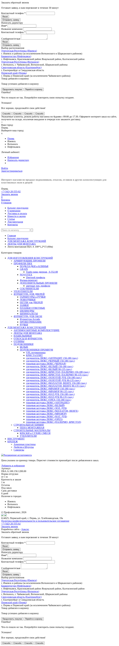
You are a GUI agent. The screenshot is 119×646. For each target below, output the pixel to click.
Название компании (11, 29)
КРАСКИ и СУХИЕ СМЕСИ (35, 433)
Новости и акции (16, 216)
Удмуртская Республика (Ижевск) (19, 50)
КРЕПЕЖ (12, 441)
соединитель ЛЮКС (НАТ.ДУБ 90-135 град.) (49, 397)
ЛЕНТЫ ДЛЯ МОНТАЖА (21, 244)
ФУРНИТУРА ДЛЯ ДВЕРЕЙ (29, 294)
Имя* (4, 25)
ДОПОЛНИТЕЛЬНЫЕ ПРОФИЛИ (38, 283)
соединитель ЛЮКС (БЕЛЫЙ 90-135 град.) (49, 369)
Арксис (25, 529)
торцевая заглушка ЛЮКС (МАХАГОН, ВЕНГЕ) (52, 411)
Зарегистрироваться (11, 171)
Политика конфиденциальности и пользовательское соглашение (35, 521)
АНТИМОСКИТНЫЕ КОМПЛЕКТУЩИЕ (37, 330)
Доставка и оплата (17, 213)
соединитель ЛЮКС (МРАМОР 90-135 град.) (50, 391)
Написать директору (18, 160)
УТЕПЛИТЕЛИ (28, 436)
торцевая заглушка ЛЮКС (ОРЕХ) (44, 419)
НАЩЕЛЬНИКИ (23, 336)
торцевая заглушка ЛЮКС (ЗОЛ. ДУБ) (46, 408)
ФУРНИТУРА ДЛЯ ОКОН (28, 316)
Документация (15, 221)
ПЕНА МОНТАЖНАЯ (32, 427)
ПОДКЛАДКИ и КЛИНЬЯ (34, 266)
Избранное (13, 157)
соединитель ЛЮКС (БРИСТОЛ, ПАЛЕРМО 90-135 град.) (57, 374)
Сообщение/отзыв (10, 38)
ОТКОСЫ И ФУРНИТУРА (28, 338)
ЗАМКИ (24, 305)
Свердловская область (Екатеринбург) (21, 67)
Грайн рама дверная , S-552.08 (42, 272)
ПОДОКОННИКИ (23, 344)
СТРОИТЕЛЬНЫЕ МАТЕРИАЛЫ (32, 430)
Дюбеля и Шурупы (24, 447)
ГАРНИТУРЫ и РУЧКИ (33, 297)
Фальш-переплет (28, 280)
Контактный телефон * (13, 13)
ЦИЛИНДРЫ (27, 310)
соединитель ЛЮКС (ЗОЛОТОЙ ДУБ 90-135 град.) (53, 380)
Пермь (10, 138)
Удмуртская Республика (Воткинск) (20, 62)
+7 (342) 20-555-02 (11, 191)
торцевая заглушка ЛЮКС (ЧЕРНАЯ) (46, 363)
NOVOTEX (26, 274)
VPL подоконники (36, 352)
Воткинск (12, 144)
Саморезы (19, 450)
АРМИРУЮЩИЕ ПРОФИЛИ (30, 260)
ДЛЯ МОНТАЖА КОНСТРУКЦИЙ (26, 241)
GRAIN (24, 269)
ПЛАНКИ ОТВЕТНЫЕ (32, 308)
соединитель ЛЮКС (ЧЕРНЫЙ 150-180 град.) (50, 361)
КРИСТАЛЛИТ (34, 355)
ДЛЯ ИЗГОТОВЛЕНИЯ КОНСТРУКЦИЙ (30, 258)
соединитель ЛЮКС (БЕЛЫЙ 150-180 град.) (49, 366)
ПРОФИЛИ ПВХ (23, 263)
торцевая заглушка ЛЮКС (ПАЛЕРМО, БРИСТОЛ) (53, 422)
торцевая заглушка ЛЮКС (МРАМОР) (46, 413)
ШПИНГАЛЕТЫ (29, 313)
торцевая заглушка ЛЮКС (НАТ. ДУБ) (46, 416)
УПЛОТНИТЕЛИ (23, 291)
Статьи (11, 219)
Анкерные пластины (25, 444)
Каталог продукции (17, 208)
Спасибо (6, 113)
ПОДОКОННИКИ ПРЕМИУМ (36, 349)
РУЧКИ (24, 324)
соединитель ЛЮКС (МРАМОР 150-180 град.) (50, 388)
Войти (4, 168)
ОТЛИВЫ (19, 341)
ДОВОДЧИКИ (27, 299)
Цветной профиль (35, 277)
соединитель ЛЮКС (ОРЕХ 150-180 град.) (48, 399)
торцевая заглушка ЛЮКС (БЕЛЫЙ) (45, 405)
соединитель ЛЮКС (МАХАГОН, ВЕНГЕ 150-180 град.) (56, 383)
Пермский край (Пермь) (14, 73)
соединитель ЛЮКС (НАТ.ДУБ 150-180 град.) (50, 394)
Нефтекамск (13, 147)
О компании (13, 210)
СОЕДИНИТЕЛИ (29, 288)
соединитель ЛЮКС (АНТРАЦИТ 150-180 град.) (52, 358)
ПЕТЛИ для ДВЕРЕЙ (31, 302)
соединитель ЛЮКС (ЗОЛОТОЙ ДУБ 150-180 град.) (54, 377)
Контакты (12, 224)
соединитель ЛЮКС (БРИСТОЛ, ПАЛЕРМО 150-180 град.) (57, 372)
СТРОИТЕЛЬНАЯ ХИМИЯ (29, 425)
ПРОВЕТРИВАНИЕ (31, 322)
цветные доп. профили (38, 285)
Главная (11, 235)
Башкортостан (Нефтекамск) (16, 56)
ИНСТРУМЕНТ (16, 438)
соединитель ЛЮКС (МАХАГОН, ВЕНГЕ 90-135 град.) (55, 386)
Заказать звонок (9, 194)
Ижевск (11, 141)
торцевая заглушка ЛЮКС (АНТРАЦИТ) (48, 402)
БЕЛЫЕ (24, 347)
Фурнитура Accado (30, 319)
